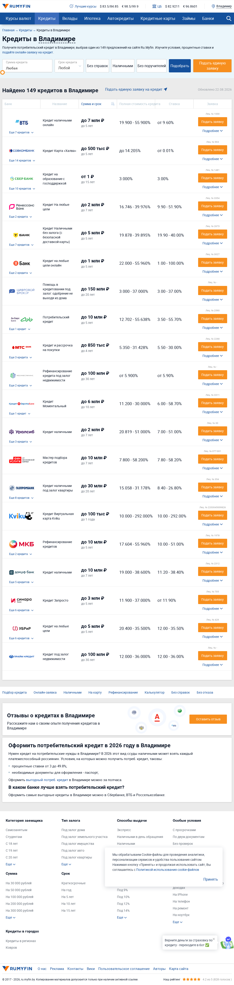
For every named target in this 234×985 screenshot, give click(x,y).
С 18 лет (12, 843)
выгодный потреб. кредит (47, 779)
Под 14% (123, 910)
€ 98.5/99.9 (130, 6)
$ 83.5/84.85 (109, 6)
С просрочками (184, 830)
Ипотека (92, 18)
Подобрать (179, 65)
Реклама (57, 968)
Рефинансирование (123, 692)
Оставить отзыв (208, 719)
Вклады (69, 18)
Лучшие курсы (85, 6)
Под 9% (122, 890)
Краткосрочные (73, 883)
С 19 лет (12, 850)
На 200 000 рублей (19, 903)
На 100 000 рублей (19, 897)
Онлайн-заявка (45, 692)
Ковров (11, 947)
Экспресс (124, 830)
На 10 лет (68, 903)
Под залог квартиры (76, 857)
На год (66, 890)
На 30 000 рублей (19, 883)
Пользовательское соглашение (124, 968)
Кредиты (47, 18)
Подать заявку (212, 121)
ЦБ (159, 6)
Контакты (75, 968)
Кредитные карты (158, 18)
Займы (188, 18)
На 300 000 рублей (19, 910)
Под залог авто (72, 850)
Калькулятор (155, 692)
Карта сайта (178, 968)
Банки (208, 18)
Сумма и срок (91, 104)
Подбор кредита (14, 692)
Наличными (123, 65)
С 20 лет (12, 857)
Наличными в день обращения (140, 836)
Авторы (159, 968)
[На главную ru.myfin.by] (17, 968)
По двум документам (188, 836)
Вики (91, 968)
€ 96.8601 (190, 6)
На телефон (181, 901)
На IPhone (180, 894)
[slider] (2, 72)
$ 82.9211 (172, 6)
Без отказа (205, 692)
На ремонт (181, 908)
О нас (42, 968)
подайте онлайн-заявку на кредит (27, 52)
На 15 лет (68, 910)
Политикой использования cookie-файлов (167, 869)
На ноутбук (181, 915)
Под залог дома (73, 830)
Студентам (14, 836)
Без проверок (183, 843)
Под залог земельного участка (84, 836)
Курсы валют (18, 18)
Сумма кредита (16, 62)
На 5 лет (67, 897)
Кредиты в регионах (21, 941)
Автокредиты (120, 18)
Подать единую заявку (212, 66)
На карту (95, 692)
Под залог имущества (77, 843)
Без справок (97, 65)
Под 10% (123, 897)
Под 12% (123, 903)
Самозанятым (16, 830)
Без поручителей (152, 65)
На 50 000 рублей (19, 890)
